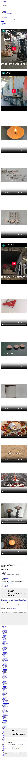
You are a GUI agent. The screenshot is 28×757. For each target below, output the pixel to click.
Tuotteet (5, 5)
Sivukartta (10, 582)
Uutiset (4, 11)
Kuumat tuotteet (4, 582)
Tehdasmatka (9, 13)
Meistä (4, 12)
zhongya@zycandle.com (11, 574)
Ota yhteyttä (5, 17)
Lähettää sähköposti (5, 586)
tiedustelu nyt (3, 566)
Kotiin (4, 4)
